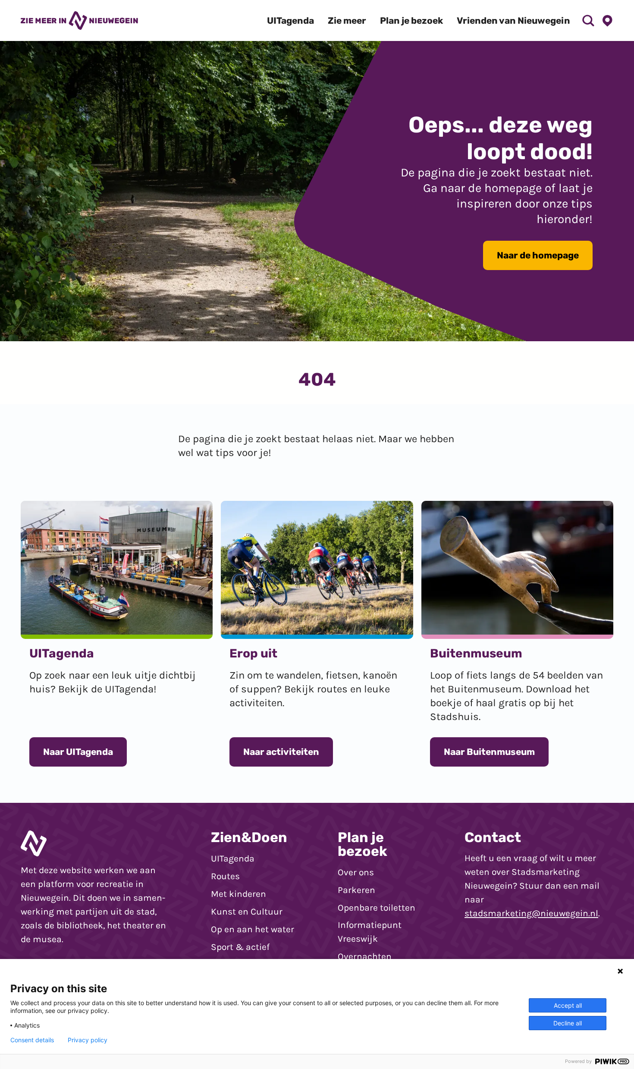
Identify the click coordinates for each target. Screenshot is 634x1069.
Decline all (567, 1023)
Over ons (356, 872)
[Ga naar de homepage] (79, 20)
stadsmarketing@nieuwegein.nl (531, 913)
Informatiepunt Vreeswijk (370, 932)
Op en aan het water (252, 929)
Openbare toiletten (376, 907)
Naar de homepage (538, 255)
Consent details (32, 1040)
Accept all (568, 1005)
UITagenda (232, 858)
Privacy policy (87, 1040)
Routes (225, 876)
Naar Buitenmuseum (489, 751)
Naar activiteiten (281, 751)
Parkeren (356, 890)
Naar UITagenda (78, 751)
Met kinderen (238, 894)
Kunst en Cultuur (246, 911)
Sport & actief (240, 947)
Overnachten (365, 956)
